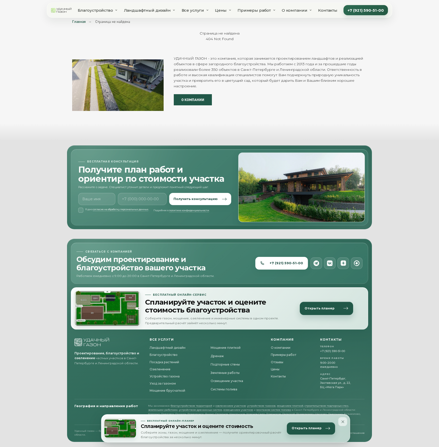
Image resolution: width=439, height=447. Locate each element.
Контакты (327, 10)
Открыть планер (307, 428)
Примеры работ (254, 10)
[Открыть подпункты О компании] (310, 10)
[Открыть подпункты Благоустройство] (116, 10)
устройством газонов (261, 405)
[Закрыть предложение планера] (342, 421)
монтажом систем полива (273, 409)
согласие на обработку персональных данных (120, 209)
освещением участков (238, 409)
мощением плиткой (290, 405)
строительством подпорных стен (326, 405)
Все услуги (193, 10)
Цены (221, 10)
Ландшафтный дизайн (147, 10)
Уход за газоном (163, 383)
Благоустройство (95, 10)
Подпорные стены (225, 364)
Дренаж (217, 356)
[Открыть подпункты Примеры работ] (274, 10)
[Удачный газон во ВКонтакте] (330, 263)
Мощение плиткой (226, 348)
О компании (294, 10)
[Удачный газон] (61, 10)
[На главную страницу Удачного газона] (91, 342)
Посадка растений (164, 362)
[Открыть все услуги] (207, 10)
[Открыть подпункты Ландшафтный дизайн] (174, 10)
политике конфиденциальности (189, 210)
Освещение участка (227, 381)
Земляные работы (225, 373)
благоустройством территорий (191, 405)
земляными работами (163, 409)
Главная (79, 21)
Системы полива (224, 389)
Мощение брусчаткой (167, 390)
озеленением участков (230, 405)
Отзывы (277, 362)
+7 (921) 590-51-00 (366, 10)
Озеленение (160, 369)
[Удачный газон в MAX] (357, 263)
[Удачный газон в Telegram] (316, 263)
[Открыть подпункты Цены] (230, 10)
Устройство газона (165, 376)
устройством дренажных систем (200, 409)
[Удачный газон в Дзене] (343, 263)
